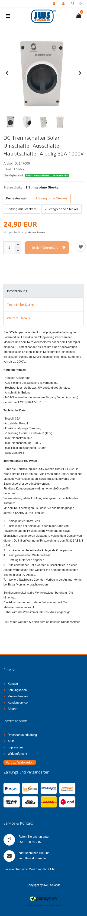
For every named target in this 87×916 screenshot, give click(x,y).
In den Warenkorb (45, 247)
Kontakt (13, 683)
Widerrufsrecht (17, 753)
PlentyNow (53, 905)
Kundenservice (18, 702)
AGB (11, 741)
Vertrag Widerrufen (20, 762)
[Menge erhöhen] (18, 244)
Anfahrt (12, 709)
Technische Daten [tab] (20, 304)
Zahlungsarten (17, 690)
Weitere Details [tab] (18, 318)
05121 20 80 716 (30, 842)
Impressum (15, 747)
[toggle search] (72, 3)
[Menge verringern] (18, 251)
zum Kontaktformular (33, 858)
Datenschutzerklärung (22, 735)
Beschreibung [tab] (17, 291)
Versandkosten (36, 232)
